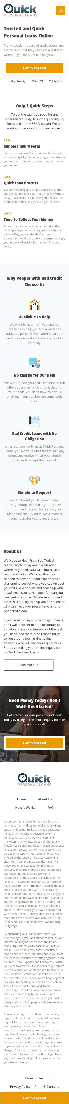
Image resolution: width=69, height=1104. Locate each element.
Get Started (34, 68)
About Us (45, 799)
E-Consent (51, 1087)
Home (21, 799)
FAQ (51, 807)
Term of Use (34, 1078)
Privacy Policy (20, 1087)
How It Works (25, 807)
